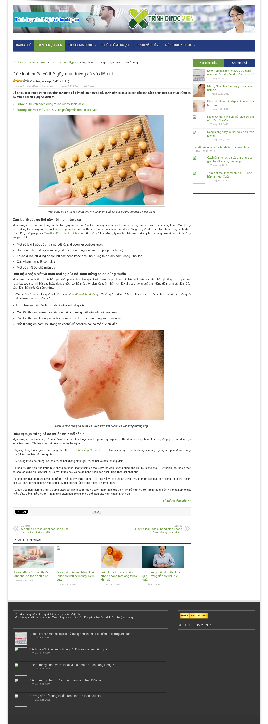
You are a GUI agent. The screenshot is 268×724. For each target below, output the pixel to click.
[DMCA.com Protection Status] (194, 617)
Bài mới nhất (240, 62)
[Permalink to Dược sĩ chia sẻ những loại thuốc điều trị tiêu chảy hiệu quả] (77, 549)
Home (20, 62)
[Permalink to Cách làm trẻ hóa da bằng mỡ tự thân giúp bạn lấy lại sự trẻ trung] (199, 167)
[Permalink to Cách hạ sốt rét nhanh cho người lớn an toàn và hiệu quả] (21, 659)
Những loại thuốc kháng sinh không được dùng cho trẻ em (158, 529)
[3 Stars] (21, 80)
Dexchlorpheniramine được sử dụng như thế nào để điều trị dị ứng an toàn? (80, 634)
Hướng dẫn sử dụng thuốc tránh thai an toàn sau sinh (31, 574)
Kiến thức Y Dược (178, 45)
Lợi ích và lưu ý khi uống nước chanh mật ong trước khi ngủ (119, 576)
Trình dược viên (49, 45)
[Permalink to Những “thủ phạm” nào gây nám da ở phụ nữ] (199, 95)
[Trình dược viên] (134, 30)
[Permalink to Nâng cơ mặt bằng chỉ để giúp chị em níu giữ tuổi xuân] (199, 126)
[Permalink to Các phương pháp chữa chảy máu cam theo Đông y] (21, 690)
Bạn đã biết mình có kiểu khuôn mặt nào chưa (221, 147)
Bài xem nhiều (208, 62)
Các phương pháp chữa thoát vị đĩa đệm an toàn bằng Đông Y (71, 665)
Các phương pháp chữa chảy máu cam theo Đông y (65, 680)
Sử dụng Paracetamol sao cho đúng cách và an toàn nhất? (45, 529)
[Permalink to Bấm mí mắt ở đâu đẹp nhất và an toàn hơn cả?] (199, 111)
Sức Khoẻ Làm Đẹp (62, 62)
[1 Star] (14, 80)
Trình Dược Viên (60, 614)
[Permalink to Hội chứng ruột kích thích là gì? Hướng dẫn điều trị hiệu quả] (163, 567)
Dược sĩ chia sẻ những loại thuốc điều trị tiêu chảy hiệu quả (75, 576)
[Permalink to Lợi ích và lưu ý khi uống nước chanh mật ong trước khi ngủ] (121, 567)
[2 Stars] (17, 80)
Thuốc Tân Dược (80, 45)
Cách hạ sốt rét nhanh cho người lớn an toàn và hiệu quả (68, 649)
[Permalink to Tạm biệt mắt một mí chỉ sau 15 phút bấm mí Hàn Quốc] (199, 182)
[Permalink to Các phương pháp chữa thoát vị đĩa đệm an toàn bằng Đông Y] (21, 674)
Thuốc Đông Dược (115, 45)
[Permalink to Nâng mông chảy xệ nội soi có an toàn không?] (199, 141)
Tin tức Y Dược (36, 62)
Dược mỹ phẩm (148, 45)
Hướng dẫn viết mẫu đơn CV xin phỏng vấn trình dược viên (57, 110)
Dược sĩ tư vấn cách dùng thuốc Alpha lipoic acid (50, 104)
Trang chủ (23, 45)
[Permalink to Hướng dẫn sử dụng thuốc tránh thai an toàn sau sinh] (33, 567)
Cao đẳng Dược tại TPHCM (60, 233)
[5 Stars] (27, 80)
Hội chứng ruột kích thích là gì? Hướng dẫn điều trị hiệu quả (161, 576)
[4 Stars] (24, 80)
